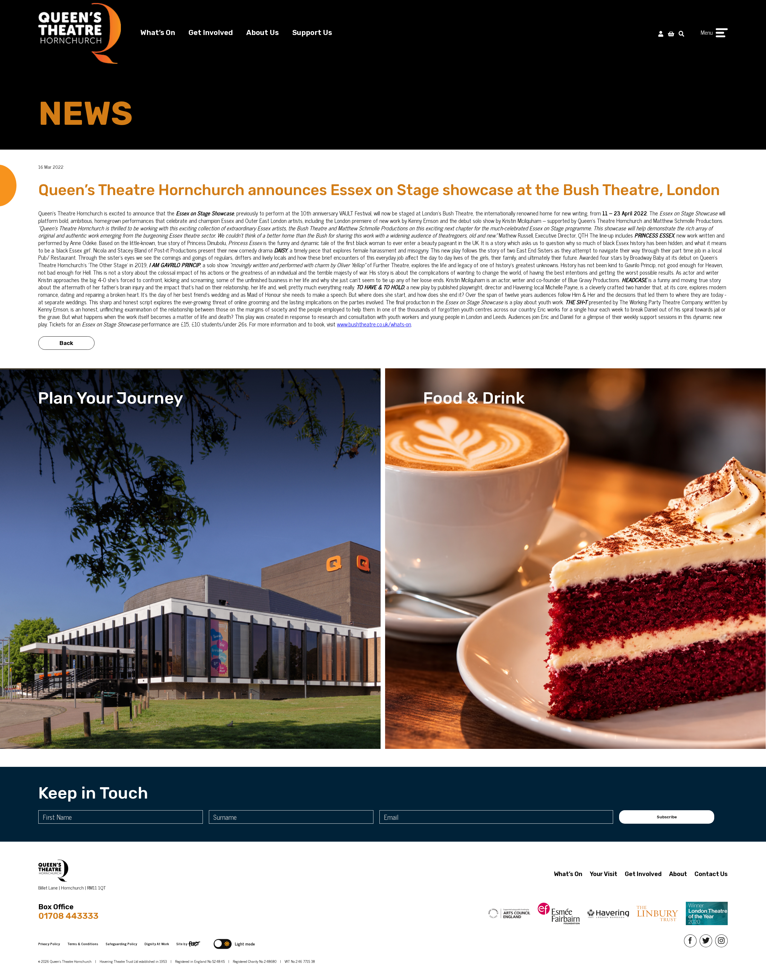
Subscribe (667, 817)
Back (66, 343)
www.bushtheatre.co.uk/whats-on (374, 324)
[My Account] (660, 33)
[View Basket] (671, 33)
